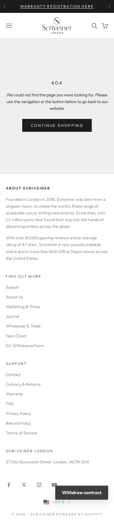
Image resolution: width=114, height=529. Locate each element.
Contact (13, 374)
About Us (14, 297)
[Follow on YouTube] (54, 485)
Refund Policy (18, 423)
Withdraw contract (81, 492)
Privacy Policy (18, 413)
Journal (12, 316)
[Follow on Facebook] (9, 485)
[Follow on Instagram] (39, 485)
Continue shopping (57, 125)
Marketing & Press (23, 306)
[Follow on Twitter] (24, 485)
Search (12, 287)
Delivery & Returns (23, 384)
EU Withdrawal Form (25, 345)
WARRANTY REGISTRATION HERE (57, 6)
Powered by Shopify (79, 514)
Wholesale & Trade (23, 326)
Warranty (14, 394)
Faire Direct (16, 336)
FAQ (10, 403)
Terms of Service (21, 433)
